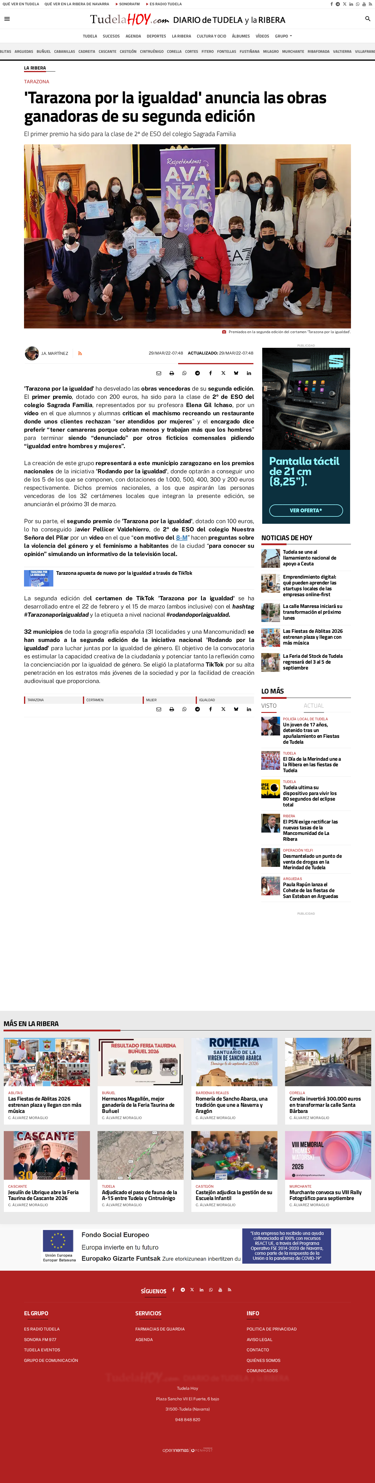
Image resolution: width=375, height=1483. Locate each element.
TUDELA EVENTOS (42, 1350)
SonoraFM (129, 4)
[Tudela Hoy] (187, 19)
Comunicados (262, 1370)
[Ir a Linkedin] (351, 4)
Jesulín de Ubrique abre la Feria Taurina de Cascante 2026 (43, 1195)
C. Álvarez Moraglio (28, 1118)
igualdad (207, 700)
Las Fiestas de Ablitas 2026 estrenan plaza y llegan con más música (313, 637)
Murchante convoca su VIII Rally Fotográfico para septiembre (325, 1195)
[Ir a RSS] (370, 4)
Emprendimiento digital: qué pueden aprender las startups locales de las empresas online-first (310, 585)
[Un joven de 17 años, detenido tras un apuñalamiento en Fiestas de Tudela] (270, 726)
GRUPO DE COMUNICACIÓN (51, 1360)
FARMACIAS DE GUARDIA (160, 1329)
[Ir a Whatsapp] (357, 4)
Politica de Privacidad (272, 1329)
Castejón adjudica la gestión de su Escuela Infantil (234, 1195)
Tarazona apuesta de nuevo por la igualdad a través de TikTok (124, 573)
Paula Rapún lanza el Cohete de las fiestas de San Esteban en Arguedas (310, 890)
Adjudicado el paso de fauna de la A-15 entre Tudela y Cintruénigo (139, 1195)
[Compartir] (184, 373)
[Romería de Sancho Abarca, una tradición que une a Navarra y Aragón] (234, 1062)
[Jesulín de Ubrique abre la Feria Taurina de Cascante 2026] (47, 1155)
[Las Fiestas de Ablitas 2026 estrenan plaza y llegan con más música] (270, 637)
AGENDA (144, 1339)
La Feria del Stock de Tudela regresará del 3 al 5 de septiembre (312, 662)
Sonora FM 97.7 (40, 1339)
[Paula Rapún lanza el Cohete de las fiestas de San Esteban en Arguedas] (270, 886)
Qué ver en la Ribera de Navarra (77, 4)
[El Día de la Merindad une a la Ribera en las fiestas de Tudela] (270, 760)
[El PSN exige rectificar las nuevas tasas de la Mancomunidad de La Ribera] (270, 823)
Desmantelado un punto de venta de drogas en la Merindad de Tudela (312, 862)
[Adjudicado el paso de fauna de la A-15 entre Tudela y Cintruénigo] (141, 1155)
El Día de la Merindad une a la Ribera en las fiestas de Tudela (312, 764)
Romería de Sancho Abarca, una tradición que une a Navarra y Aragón (231, 1104)
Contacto (258, 1350)
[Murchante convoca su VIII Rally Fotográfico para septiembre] (328, 1155)
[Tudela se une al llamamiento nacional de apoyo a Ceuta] (270, 558)
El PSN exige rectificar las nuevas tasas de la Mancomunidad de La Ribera (310, 830)
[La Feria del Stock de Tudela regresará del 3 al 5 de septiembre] (270, 662)
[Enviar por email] (159, 373)
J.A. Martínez (54, 353)
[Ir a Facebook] (331, 4)
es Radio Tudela (166, 4)
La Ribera (35, 68)
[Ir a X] (345, 4)
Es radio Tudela (42, 1329)
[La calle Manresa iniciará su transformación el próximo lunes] (270, 612)
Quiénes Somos (263, 1360)
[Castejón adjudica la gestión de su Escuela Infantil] (234, 1155)
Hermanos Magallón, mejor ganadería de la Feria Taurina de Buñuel (138, 1104)
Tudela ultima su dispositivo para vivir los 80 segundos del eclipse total (310, 796)
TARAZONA (36, 700)
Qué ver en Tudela (21, 4)
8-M (181, 537)
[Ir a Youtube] (364, 4)
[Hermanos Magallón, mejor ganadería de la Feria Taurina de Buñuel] (141, 1062)
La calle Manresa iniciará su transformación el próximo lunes (312, 612)
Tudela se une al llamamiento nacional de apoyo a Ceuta (309, 557)
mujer (151, 700)
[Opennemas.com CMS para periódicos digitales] (187, 1450)
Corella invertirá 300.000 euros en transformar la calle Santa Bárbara (325, 1104)
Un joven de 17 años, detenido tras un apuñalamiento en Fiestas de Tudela (311, 733)
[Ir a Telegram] (338, 4)
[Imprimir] (171, 373)
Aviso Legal (259, 1339)
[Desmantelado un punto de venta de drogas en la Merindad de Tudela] (270, 857)
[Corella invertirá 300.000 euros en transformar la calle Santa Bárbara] (328, 1062)
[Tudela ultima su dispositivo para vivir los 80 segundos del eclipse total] (270, 788)
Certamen (94, 700)
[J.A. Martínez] (32, 353)
